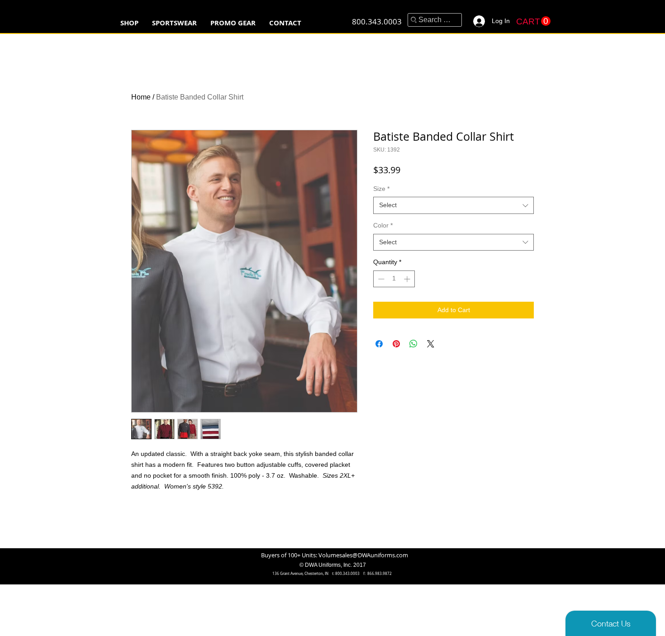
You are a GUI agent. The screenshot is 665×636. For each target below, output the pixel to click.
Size (381, 188)
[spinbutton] (394, 279)
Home (141, 97)
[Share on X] (430, 343)
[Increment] (407, 279)
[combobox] (453, 205)
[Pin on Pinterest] (396, 343)
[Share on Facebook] (379, 343)
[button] (174, 22)
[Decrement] (380, 279)
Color (383, 225)
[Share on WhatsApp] (413, 343)
